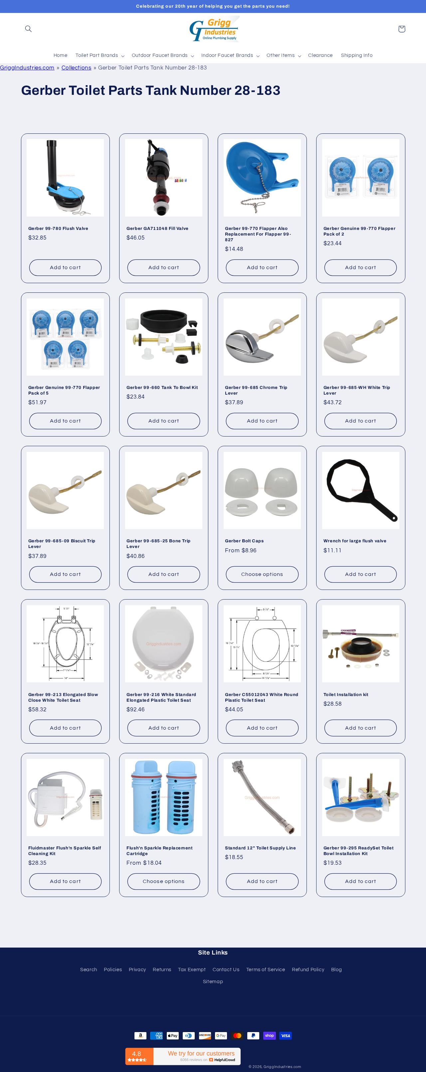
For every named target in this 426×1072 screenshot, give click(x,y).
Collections (77, 68)
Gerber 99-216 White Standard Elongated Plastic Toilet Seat (161, 697)
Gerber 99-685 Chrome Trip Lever (256, 390)
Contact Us (226, 969)
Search (88, 969)
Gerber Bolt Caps (244, 541)
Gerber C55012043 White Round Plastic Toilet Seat (262, 697)
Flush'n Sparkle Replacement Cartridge (159, 851)
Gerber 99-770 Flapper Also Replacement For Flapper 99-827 (258, 234)
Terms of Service (265, 969)
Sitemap (213, 981)
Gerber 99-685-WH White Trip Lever (356, 390)
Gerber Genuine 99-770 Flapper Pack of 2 (359, 231)
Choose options (262, 574)
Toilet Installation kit (345, 694)
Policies (113, 969)
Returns (162, 969)
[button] (28, 29)
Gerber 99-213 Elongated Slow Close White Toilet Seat (63, 697)
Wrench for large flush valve (355, 541)
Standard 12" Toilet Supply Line (260, 848)
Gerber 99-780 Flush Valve (58, 228)
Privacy (137, 969)
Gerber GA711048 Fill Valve (157, 228)
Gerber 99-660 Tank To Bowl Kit (162, 387)
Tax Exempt (192, 969)
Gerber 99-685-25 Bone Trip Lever (158, 544)
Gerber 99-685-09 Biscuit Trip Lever (62, 544)
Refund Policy (308, 969)
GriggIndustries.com (27, 68)
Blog (336, 969)
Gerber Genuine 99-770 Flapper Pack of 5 (64, 390)
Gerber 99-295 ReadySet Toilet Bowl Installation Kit (358, 851)
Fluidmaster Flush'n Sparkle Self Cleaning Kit (64, 851)
